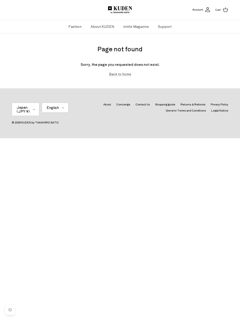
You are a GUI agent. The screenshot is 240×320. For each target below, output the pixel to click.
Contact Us (142, 104)
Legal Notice (219, 110)
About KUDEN (102, 26)
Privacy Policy (219, 104)
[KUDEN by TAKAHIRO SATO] (120, 10)
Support (165, 26)
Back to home (120, 74)
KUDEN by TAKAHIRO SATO (40, 122)
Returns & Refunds (193, 104)
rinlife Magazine (136, 26)
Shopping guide (165, 104)
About (107, 104)
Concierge (123, 104)
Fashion (75, 26)
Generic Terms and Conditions (186, 110)
